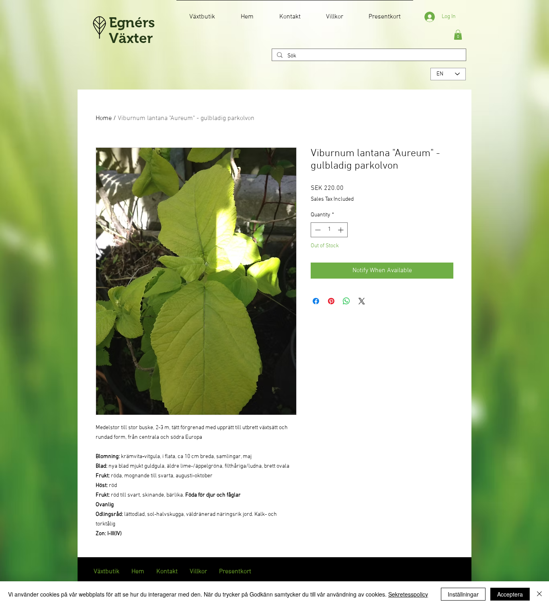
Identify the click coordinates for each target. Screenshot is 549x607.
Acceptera (510, 594)
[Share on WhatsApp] (346, 301)
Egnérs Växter (132, 30)
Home (104, 118)
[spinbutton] (329, 230)
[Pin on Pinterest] (331, 301)
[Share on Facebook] (316, 301)
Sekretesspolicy (408, 594)
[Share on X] (362, 301)
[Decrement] (317, 230)
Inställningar (463, 594)
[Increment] (341, 230)
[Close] (539, 594)
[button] (458, 35)
